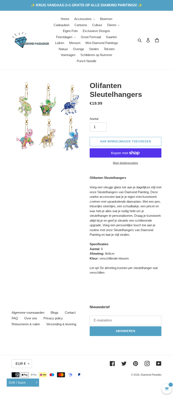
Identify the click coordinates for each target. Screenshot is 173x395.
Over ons (30, 318)
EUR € (21, 364)
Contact (70, 312)
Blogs (54, 312)
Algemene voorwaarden (28, 312)
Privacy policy (53, 318)
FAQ (15, 318)
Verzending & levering (61, 324)
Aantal (94, 119)
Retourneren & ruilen (26, 324)
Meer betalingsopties (125, 163)
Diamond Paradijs (151, 374)
